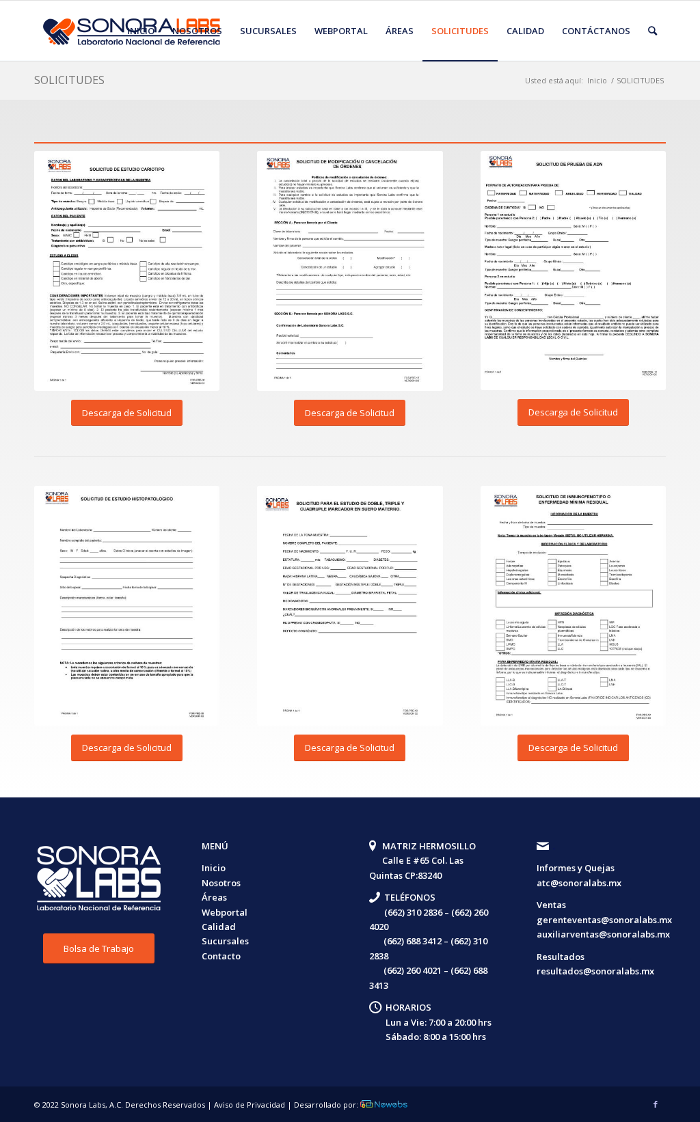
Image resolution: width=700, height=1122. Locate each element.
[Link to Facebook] (655, 1104)
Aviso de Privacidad (249, 1104)
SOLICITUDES (69, 79)
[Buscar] (652, 31)
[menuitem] (140, 31)
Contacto (221, 956)
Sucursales (225, 941)
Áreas (214, 897)
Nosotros (221, 883)
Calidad (219, 926)
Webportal (224, 912)
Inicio (214, 868)
